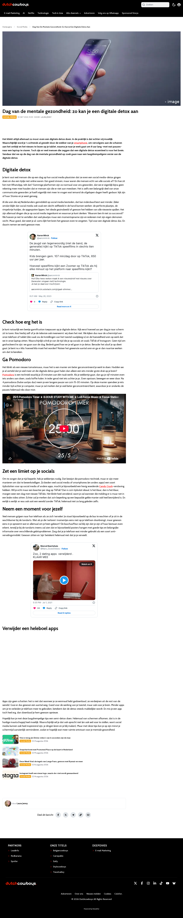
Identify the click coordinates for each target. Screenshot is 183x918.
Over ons (79, 893)
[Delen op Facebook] (58, 815)
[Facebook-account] (141, 883)
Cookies (107, 893)
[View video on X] (64, 580)
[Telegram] (73, 815)
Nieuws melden (93, 893)
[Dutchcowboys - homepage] (15, 4)
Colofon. (118, 893)
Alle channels (72, 13)
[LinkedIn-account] (154, 883)
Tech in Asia (57, 13)
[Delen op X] (65, 815)
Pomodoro (8, 374)
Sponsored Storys (130, 13)
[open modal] (179, 4)
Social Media (9, 117)
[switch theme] (174, 5)
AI (24, 13)
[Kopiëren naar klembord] (80, 815)
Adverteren (89, 13)
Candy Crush (106, 486)
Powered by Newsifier (91, 909)
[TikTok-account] (161, 883)
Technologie (43, 13)
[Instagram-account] (148, 883)
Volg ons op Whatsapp (108, 13)
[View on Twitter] (97, 237)
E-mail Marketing (12, 13)
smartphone (80, 142)
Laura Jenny (46, 117)
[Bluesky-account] (174, 883)
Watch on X (86, 564)
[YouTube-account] (167, 883)
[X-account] (135, 883)
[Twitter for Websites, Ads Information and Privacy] (97, 296)
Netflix (31, 13)
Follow (54, 238)
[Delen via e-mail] (88, 815)
